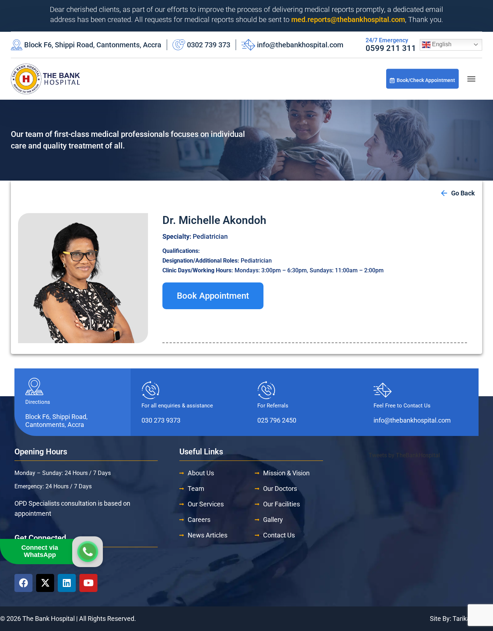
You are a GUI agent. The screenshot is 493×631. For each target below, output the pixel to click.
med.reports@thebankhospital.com (348, 19)
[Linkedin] (67, 583)
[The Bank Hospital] (45, 79)
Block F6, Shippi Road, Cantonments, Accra (92, 44)
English (441, 44)
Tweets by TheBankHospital (404, 455)
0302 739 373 (208, 44)
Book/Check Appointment (426, 80)
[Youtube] (88, 583)
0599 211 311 (391, 48)
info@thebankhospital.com (300, 44)
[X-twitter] (45, 583)
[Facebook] (23, 583)
